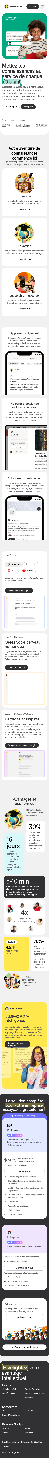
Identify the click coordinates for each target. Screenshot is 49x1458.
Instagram (29, 1433)
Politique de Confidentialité (31, 1442)
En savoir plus (11, 106)
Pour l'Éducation (8, 1393)
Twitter (27, 1428)
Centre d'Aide (30, 1411)
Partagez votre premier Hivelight (22, 745)
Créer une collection (16, 667)
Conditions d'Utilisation (10, 1442)
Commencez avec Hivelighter (15, 1044)
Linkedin (5, 1433)
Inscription (28, 106)
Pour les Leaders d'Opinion (35, 1393)
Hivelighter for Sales (9, 1389)
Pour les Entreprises (32, 1389)
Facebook (6, 1428)
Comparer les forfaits (26, 1347)
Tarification (29, 1398)
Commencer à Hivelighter (19, 590)
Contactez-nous (24, 1267)
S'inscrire (32, 6)
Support (6, 1446)
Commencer (24, 1171)
